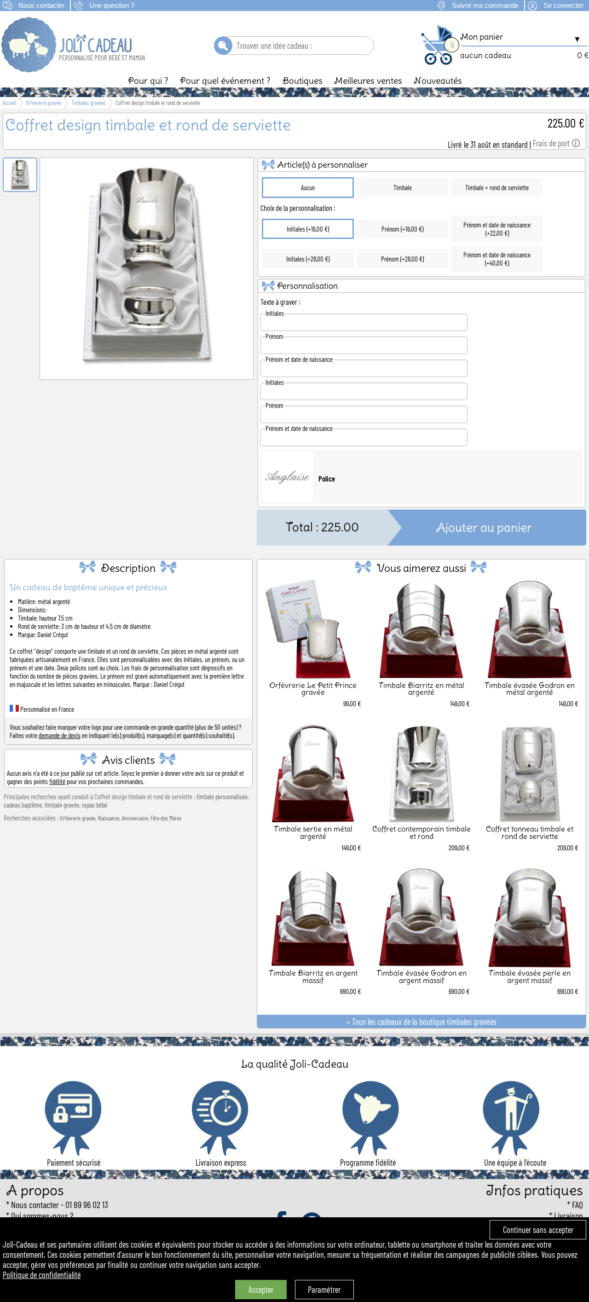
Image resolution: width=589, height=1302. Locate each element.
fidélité (57, 781)
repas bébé (94, 805)
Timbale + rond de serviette (497, 187)
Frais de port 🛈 (556, 143)
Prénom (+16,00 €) (402, 229)
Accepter (260, 1290)
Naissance (108, 818)
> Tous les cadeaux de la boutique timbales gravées (421, 1022)
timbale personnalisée (222, 796)
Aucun (308, 187)
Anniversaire (135, 818)
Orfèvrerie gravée (77, 818)
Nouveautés (438, 80)
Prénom (274, 336)
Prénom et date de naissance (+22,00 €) (497, 229)
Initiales (275, 313)
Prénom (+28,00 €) (402, 259)
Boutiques (303, 80)
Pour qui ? (148, 80)
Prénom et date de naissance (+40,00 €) (497, 258)
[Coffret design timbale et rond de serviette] (146, 367)
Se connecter (563, 5)
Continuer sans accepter (538, 1230)
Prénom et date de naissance (299, 359)
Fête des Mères (165, 818)
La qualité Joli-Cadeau (294, 1063)
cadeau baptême (23, 805)
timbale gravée (62, 805)
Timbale (402, 187)
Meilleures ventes (368, 80)
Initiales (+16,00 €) (308, 229)
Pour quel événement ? (225, 80)
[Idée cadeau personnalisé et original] (67, 69)
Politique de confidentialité (42, 1275)
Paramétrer (324, 1290)
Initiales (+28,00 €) (307, 259)
